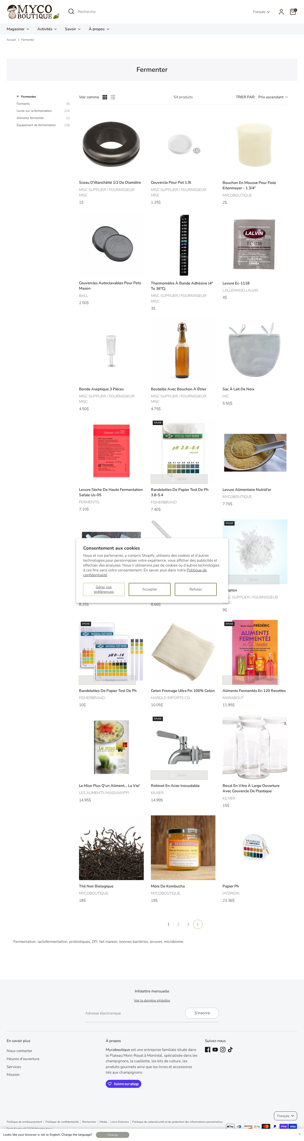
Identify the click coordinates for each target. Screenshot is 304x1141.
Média (103, 1122)
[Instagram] (222, 1049)
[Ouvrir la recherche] (71, 11)
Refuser (195, 589)
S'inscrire (202, 1013)
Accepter (149, 589)
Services (14, 1066)
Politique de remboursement (24, 1122)
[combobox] (111, 12)
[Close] (299, 1133)
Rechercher (89, 1122)
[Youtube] (215, 1049)
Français (259, 12)
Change (112, 1135)
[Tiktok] (230, 1049)
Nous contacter (19, 1050)
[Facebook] (207, 1049)
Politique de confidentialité (62, 1122)
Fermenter (27, 40)
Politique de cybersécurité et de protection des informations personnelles (177, 1122)
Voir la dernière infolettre (152, 1000)
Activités (45, 29)
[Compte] (281, 11)
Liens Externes (120, 1122)
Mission (13, 1074)
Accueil (11, 40)
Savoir (71, 29)
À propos (97, 29)
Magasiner (16, 29)
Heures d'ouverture (23, 1058)
